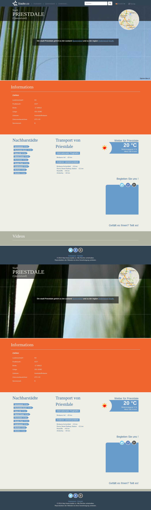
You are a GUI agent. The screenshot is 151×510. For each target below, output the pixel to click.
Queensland (77, 41)
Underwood (19, 166)
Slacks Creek (19, 156)
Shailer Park (19, 163)
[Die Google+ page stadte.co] (134, 185)
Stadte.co (23, 3)
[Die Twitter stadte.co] (122, 185)
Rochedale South (21, 150)
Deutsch (120, 4)
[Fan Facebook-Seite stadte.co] (128, 185)
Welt (132, 4)
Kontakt (80, 255)
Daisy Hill (18, 153)
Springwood (19, 146)
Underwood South (106, 41)
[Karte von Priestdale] (129, 19)
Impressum (72, 255)
